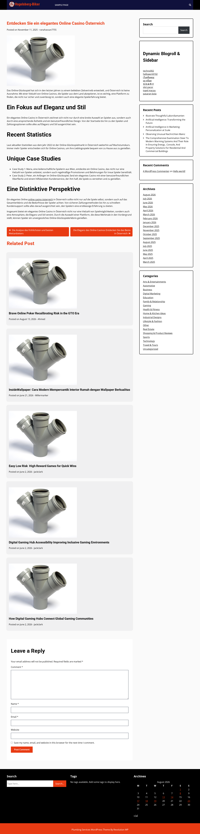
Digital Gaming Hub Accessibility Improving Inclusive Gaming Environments (59, 542)
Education (148, 297)
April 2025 (148, 257)
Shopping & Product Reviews (158, 333)
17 (138, 800)
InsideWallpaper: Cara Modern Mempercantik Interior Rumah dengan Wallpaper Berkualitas (69, 389)
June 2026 (148, 202)
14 (172, 797)
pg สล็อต (147, 80)
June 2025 (148, 250)
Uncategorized (150, 348)
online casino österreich (40, 199)
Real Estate (148, 329)
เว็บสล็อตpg (148, 77)
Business (147, 289)
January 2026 (149, 222)
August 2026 (149, 194)
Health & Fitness (151, 309)
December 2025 (151, 226)
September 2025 (151, 238)
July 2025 (147, 246)
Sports (146, 337)
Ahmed (41, 319)
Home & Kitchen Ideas (154, 313)
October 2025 (150, 234)
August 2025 (149, 242)
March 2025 (149, 261)
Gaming (147, 305)
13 (163, 797)
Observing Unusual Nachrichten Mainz (165, 134)
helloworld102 (150, 74)
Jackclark (38, 471)
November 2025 (151, 230)
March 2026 (149, 214)
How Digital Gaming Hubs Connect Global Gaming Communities (51, 618)
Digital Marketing (151, 293)
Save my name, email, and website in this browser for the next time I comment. (54, 742)
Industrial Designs (152, 317)
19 (155, 800)
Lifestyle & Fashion (152, 321)
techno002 (148, 70)
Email (14, 716)
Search (148, 24)
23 (189, 800)
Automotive (149, 285)
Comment (17, 667)
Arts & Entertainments (154, 281)
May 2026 (148, 206)
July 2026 (147, 198)
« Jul (136, 815)
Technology (149, 341)
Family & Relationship (154, 301)
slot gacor (148, 87)
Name (15, 703)
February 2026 (150, 218)
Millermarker (41, 395)
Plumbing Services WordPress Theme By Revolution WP (100, 829)
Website (15, 729)
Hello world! (179, 171)
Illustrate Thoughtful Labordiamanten (165, 115)
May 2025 (148, 254)
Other (146, 325)
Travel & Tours (150, 345)
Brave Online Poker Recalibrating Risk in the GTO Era (44, 313)
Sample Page (61, 5)
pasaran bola (149, 93)
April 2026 (148, 210)
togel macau (149, 90)
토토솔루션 (148, 83)
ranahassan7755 (47, 29)
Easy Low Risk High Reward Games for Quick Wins (42, 466)
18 (146, 800)
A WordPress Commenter (156, 171)
